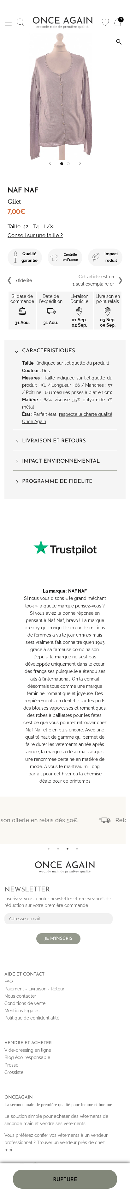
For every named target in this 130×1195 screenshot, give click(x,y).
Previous (10, 280)
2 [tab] (58, 849)
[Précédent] (50, 163)
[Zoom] (119, 42)
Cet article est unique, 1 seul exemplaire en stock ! (65, 280)
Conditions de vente (24, 1003)
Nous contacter (20, 996)
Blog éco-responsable (27, 1057)
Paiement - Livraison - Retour (34, 988)
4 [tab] (77, 849)
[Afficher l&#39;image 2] (68, 163)
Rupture (65, 1179)
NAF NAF (77, 591)
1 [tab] (48, 849)
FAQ (8, 981)
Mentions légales (21, 1010)
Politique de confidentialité (31, 1017)
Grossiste (13, 1072)
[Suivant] (80, 163)
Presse (11, 1065)
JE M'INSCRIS (58, 938)
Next (120, 280)
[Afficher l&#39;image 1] (61, 163)
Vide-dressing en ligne (27, 1050)
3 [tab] (67, 849)
